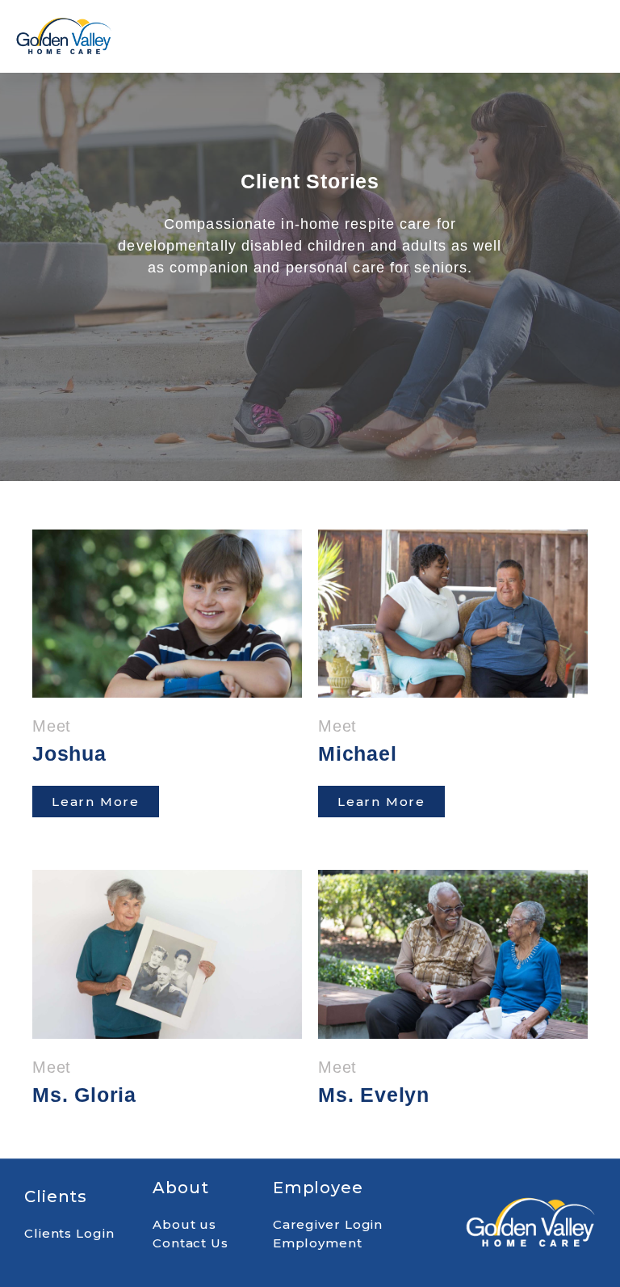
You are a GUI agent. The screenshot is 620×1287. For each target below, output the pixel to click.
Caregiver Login (328, 1224)
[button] (442, 36)
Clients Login (69, 1233)
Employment (317, 1243)
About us (184, 1224)
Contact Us (190, 1243)
